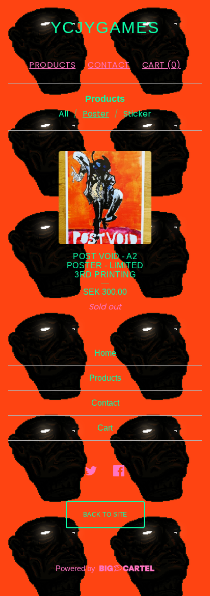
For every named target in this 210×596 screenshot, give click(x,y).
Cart (105, 427)
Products (52, 65)
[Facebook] (119, 470)
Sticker (137, 114)
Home (105, 353)
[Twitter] (91, 470)
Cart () (161, 65)
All (63, 114)
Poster (96, 114)
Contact (109, 65)
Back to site (105, 514)
